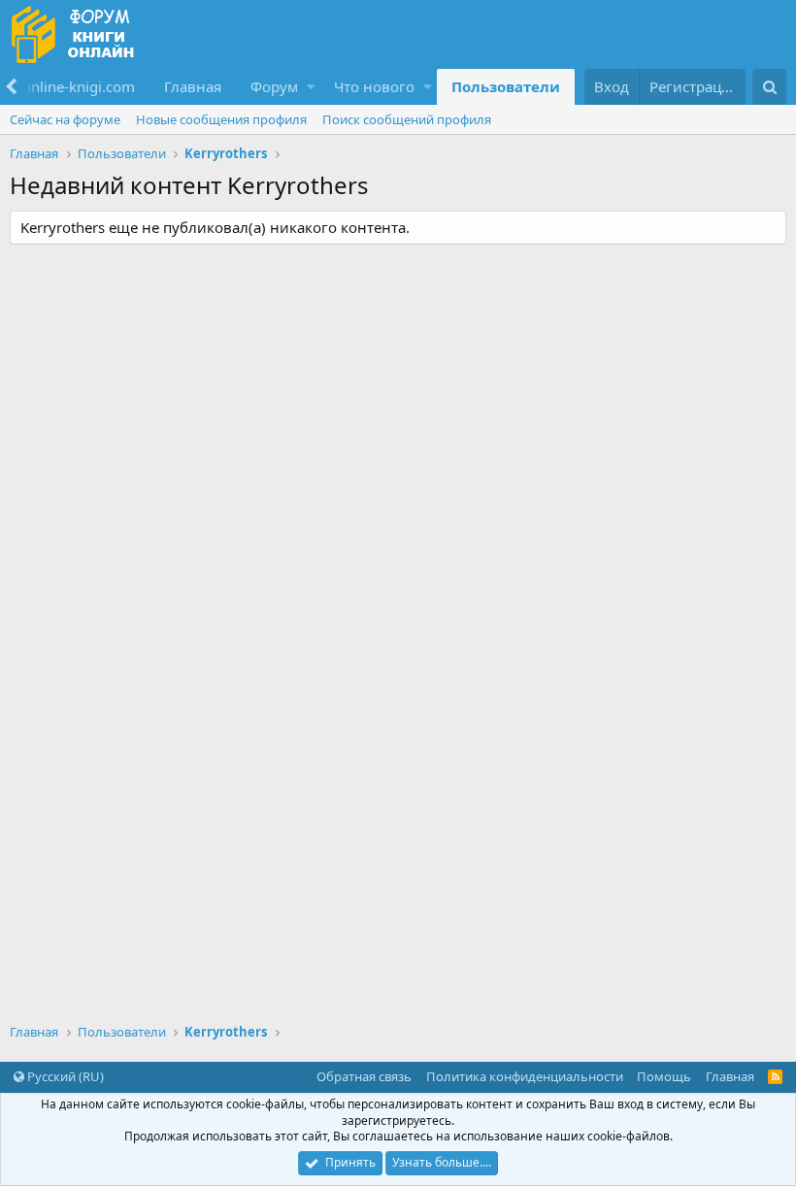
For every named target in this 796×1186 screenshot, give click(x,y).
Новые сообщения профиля (221, 119)
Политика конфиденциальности (524, 1076)
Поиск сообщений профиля (406, 119)
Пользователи (505, 86)
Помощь (664, 1076)
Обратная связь (364, 1076)
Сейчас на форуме (65, 119)
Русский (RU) (64, 1076)
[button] (311, 87)
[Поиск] (769, 87)
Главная (192, 86)
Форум (274, 86)
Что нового (374, 86)
